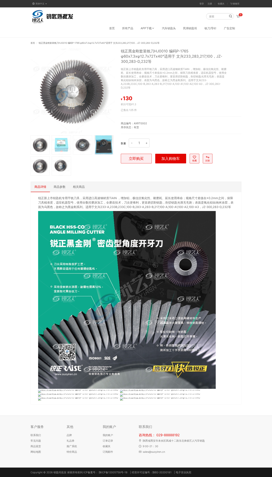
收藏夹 (221, 3)
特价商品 (72, 451)
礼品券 (70, 440)
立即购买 (136, 158)
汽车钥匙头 (169, 28)
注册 (210, 3)
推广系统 (72, 446)
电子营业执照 (183, 472)
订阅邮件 (108, 451)
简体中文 (40, 3)
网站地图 (36, 451)
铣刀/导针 (210, 28)
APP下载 (146, 28)
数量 (123, 143)
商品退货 (36, 446)
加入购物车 (170, 158)
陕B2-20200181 (162, 472)
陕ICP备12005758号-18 (112, 472)
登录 (201, 3)
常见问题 (36, 440)
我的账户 (108, 435)
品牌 (69, 435)
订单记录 (108, 440)
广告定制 (229, 28)
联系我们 (36, 435)
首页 (112, 28)
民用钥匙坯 (190, 28)
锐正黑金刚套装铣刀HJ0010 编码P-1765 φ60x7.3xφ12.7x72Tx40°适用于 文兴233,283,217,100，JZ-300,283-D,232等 (99, 42)
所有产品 (127, 28)
